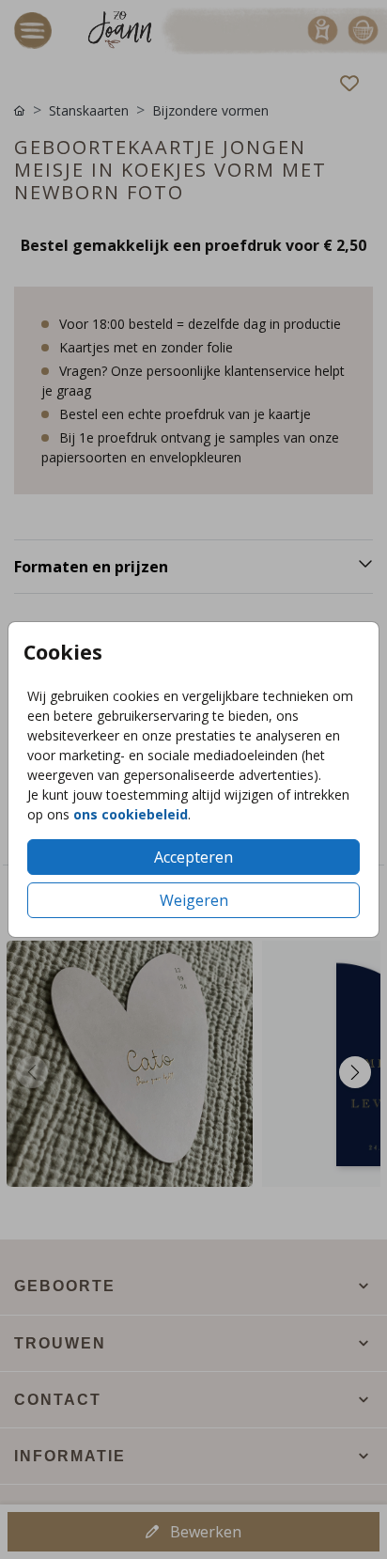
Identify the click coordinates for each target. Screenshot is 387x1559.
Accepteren (193, 857)
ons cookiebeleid (130, 814)
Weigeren (194, 900)
